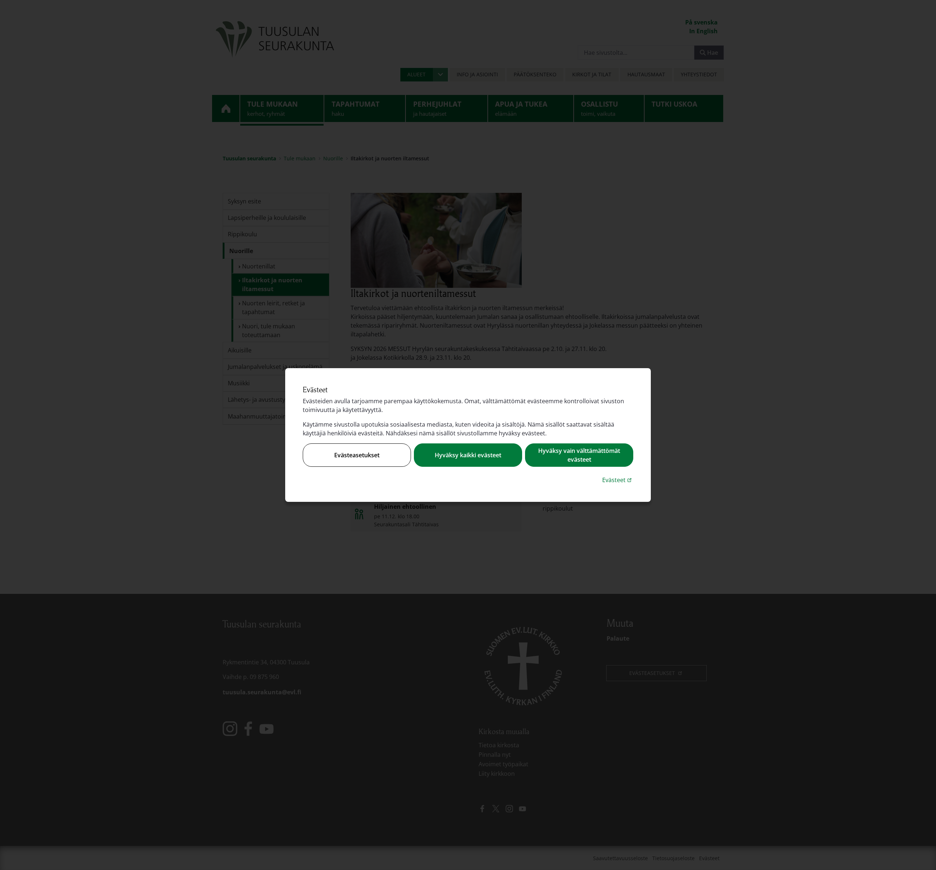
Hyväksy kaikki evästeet (468, 455)
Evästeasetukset (357, 455)
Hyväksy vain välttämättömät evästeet (579, 455)
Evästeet (617, 480)
